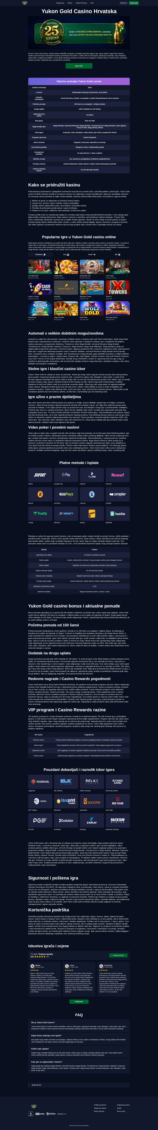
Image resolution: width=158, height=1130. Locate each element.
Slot (116, 254)
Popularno (39, 254)
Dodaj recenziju (118, 955)
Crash (90, 254)
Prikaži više (79, 1001)
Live (64, 254)
